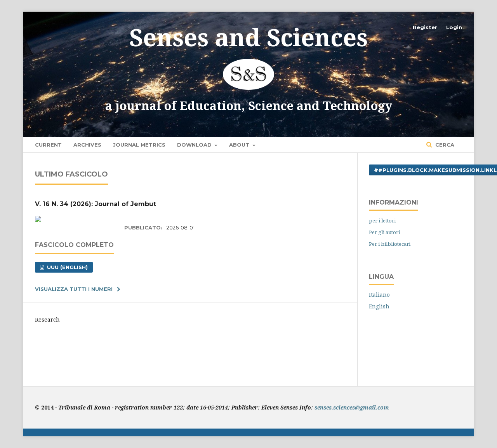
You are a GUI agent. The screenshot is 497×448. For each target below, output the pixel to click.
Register (425, 27)
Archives (87, 145)
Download (195, 145)
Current (48, 145)
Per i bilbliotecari (389, 243)
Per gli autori (384, 232)
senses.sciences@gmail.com (352, 407)
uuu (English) (66, 267)
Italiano (379, 294)
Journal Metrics (139, 145)
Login (454, 27)
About (240, 145)
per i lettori (382, 220)
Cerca (444, 145)
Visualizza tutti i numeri (74, 289)
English (379, 306)
